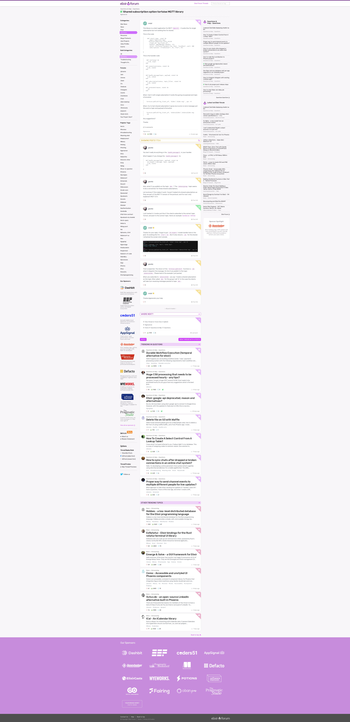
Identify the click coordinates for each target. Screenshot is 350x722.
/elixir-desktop (124, 102)
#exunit (122, 184)
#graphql (123, 241)
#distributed (163, 521)
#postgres (123, 175)
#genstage (123, 244)
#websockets (124, 247)
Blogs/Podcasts (125, 38)
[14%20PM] (170, 246)
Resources (123, 35)
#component (188, 583)
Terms (140, 719)
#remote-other (125, 160)
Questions (136, 9)
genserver (149, 325)
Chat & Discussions (208, 117)
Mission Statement (128, 439)
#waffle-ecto (163, 427)
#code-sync (124, 190)
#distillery (123, 257)
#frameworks (162, 562)
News (148, 508)
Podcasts (217, 152)
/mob (122, 99)
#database (155, 521)
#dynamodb (180, 470)
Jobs (219, 210)
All (121, 54)
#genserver (123, 14)
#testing (123, 147)
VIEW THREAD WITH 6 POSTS (190, 339)
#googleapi (149, 408)
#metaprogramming (126, 275)
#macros (123, 172)
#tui (165, 543)
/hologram (123, 90)
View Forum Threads (201, 3)
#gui (168, 562)
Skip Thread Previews (129, 467)
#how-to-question (126, 169)
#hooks (171, 583)
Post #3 (195, 219)
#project (163, 607)
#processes (124, 260)
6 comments (149, 127)
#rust (153, 543)
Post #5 (195, 285)
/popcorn (123, 111)
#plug (122, 166)
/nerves (148, 562)
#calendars (155, 626)
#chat (174, 470)
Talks (217, 143)
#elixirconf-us (124, 235)
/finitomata (124, 108)
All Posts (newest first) (129, 459)
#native (173, 562)
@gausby (176, 28)
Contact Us (124, 717)
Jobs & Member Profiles (210, 210)
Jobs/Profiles (124, 44)
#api (121, 263)
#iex (121, 238)
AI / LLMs (218, 124)
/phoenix (148, 387)
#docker (123, 205)
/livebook (123, 86)
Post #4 (195, 256)
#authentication (125, 208)
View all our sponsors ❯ (127, 425)
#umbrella (123, 211)
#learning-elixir (166, 470)
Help (132, 717)
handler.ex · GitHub (188, 216)
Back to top (195, 635)
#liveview (164, 583)
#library (148, 521)
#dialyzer (123, 202)
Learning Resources (209, 143)
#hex (122, 269)
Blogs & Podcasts (208, 152)
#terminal (160, 543)
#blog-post (124, 226)
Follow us (127, 474)
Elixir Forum (220, 103)
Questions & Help (125, 9)
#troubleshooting (155, 470)
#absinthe (123, 157)
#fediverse (156, 607)
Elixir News (123, 24)
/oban (148, 363)
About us (125, 436)
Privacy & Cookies (149, 719)
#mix (122, 154)
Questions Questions (222, 97)
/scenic (122, 93)
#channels (156, 492)
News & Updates (212, 198)
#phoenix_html (125, 232)
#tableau (149, 586)
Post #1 (195, 173)
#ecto (122, 126)
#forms (122, 266)
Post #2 (195, 200)
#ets (147, 470)
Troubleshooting (125, 59)
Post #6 (195, 302)
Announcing (155, 508)
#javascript (124, 193)
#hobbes (171, 521)
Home (147, 328)
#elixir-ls (123, 223)
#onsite (122, 199)
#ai (121, 229)
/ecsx (122, 105)
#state (179, 562)
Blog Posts (218, 182)
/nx (121, 83)
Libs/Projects (124, 41)
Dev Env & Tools (220, 117)
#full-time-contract (126, 214)
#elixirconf (123, 178)
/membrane (124, 96)
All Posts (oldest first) (128, 456)
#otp (122, 163)
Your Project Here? (126, 117)
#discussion (124, 187)
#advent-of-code (126, 254)
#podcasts (123, 196)
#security (123, 272)
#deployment (124, 138)
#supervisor (124, 251)
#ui (160, 583)
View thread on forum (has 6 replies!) (156, 322)
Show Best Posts (127, 453)
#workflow (154, 363)
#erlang (122, 144)
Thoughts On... (125, 62)
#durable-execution (164, 363)
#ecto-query (124, 220)
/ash (121, 74)
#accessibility (178, 583)
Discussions (219, 203)
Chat (122, 30)
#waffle (155, 427)
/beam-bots (124, 114)
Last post (195, 333)
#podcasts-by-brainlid (127, 217)
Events (122, 47)
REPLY (143, 339)
